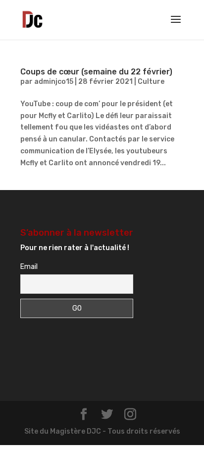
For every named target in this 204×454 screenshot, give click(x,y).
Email (29, 266)
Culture (151, 81)
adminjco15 (53, 81)
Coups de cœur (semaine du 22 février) (96, 71)
